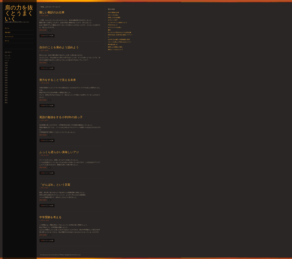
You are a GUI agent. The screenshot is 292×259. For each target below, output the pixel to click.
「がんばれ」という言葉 (54, 184)
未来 (6, 87)
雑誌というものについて (115, 49)
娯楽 (6, 73)
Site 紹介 (7, 32)
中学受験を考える (50, 217)
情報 (6, 77)
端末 (6, 95)
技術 (6, 82)
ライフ (7, 60)
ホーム (7, 28)
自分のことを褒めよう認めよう (59, 47)
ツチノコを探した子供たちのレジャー (119, 42)
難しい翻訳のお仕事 (51, 12)
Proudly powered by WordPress (49, 254)
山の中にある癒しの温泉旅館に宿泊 (119, 39)
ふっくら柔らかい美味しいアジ (59, 152)
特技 (6, 90)
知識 (6, 92)
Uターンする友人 (113, 15)
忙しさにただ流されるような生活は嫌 (119, 32)
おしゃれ (7, 55)
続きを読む (44, 30)
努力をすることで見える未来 (57, 80)
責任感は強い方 (112, 44)
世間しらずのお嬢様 (114, 17)
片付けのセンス (112, 25)
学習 (6, 75)
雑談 (6, 102)
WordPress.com (76, 254)
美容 (6, 97)
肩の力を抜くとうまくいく (19, 12)
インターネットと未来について (117, 22)
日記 (6, 85)
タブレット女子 (112, 20)
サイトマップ (9, 36)
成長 (6, 80)
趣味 (6, 100)
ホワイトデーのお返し (115, 27)
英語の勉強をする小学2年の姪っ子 (61, 117)
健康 (6, 70)
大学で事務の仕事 (113, 12)
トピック (7, 58)
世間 (6, 63)
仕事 (6, 68)
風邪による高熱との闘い (115, 47)
